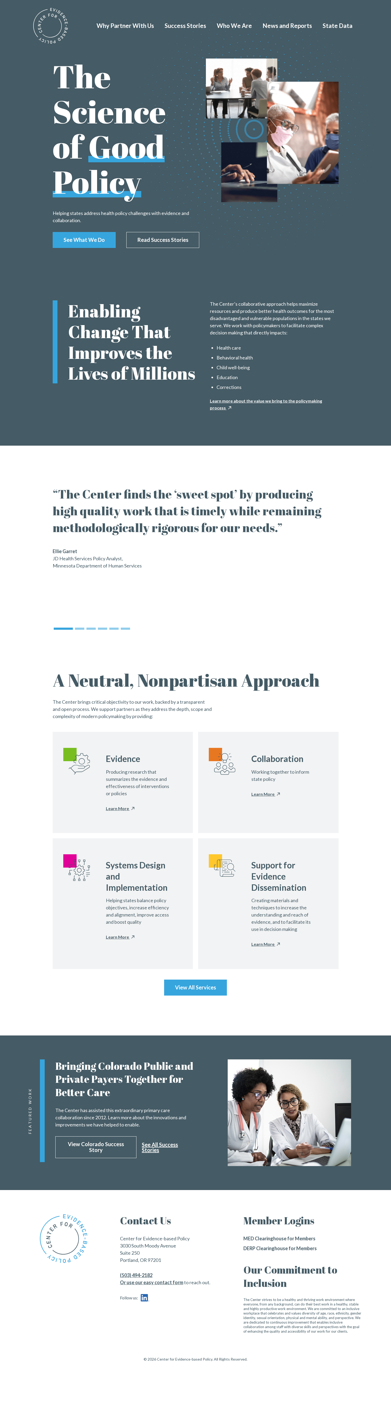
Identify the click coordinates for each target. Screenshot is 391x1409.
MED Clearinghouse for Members (279, 1238)
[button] (63, 629)
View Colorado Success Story (96, 1147)
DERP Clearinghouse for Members (280, 1248)
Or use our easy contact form (151, 1282)
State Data (337, 25)
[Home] (50, 26)
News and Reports (287, 25)
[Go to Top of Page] (77, 1238)
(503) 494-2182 (136, 1275)
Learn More (118, 808)
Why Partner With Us (125, 25)
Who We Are (234, 25)
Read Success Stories (162, 240)
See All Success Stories (160, 1147)
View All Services (195, 987)
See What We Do (84, 240)
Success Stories (185, 25)
